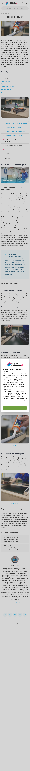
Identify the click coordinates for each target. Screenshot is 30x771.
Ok (15, 408)
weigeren (10, 391)
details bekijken (19, 391)
